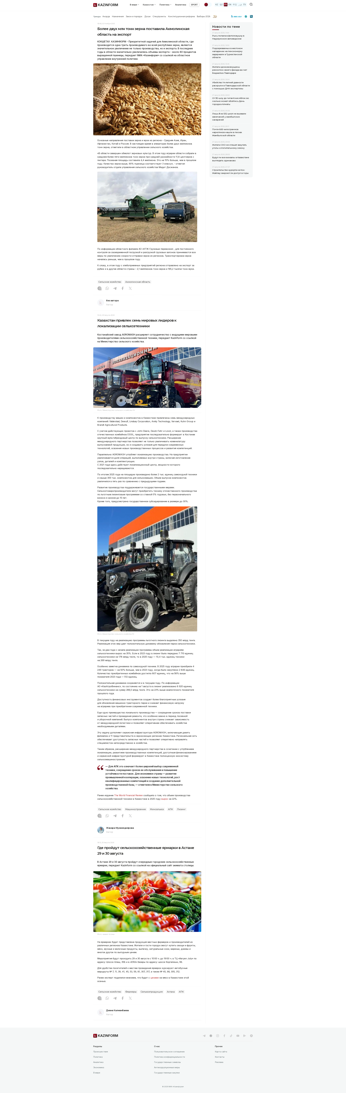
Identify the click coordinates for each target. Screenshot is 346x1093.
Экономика (98, 1067)
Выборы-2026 (203, 16)
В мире (96, 1072)
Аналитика (180, 5)
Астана (171, 991)
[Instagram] (99, 288)
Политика (98, 1057)
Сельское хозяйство (109, 282)
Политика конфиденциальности (169, 1057)
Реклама (219, 1062)
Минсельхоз (157, 809)
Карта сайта (221, 1051)
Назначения (118, 16)
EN (230, 4)
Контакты (219, 1057)
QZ (221, 4)
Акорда (106, 16)
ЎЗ (244, 4)
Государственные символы (167, 1062)
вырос (164, 798)
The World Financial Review (128, 795)
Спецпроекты (159, 16)
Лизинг (181, 809)
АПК (170, 809)
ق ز (240, 4)
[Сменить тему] (208, 4)
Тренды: (97, 16)
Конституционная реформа (181, 16)
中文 (235, 4)
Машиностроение (135, 809)
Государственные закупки (167, 1072)
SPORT (194, 4)
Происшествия (100, 1051)
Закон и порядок (134, 16)
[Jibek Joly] (237, 16)
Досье (147, 16)
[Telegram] (115, 288)
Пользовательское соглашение (169, 1051)
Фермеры (131, 991)
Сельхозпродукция (152, 991)
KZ (216, 4)
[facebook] (224, 1035)
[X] (130, 288)
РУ (225, 4)
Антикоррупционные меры (167, 1067)
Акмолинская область (137, 282)
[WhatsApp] (107, 288)
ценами (154, 977)
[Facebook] (122, 288)
